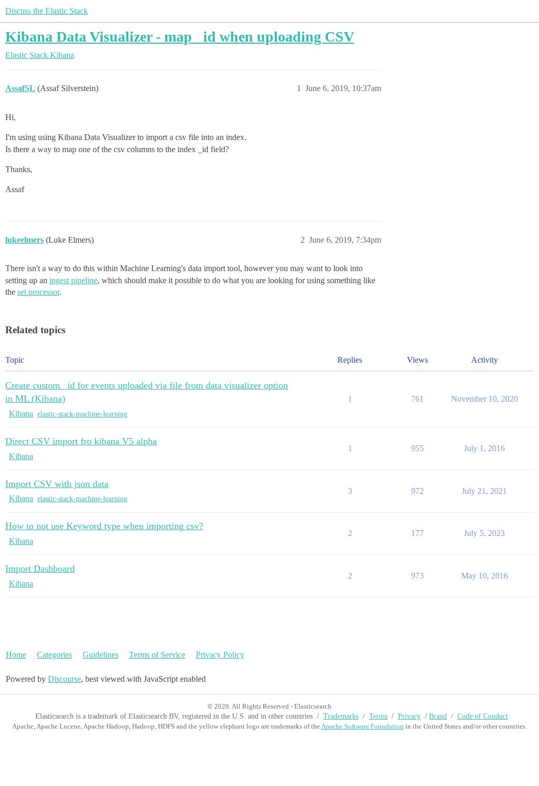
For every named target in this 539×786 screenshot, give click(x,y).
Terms (378, 716)
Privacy (409, 716)
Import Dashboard (40, 568)
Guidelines (100, 654)
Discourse (64, 678)
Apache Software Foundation (362, 726)
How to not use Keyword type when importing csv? (104, 526)
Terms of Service (157, 654)
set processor (38, 291)
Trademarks (340, 716)
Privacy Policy (220, 654)
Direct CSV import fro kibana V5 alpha (81, 441)
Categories (54, 654)
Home (16, 654)
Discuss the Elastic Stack (46, 10)
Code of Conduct (482, 716)
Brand (438, 716)
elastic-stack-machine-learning (82, 414)
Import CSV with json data (56, 484)
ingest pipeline (73, 280)
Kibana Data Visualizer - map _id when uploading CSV (179, 36)
